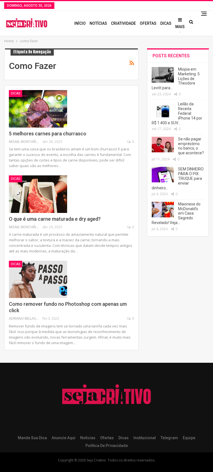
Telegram (169, 438)
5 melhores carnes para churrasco (47, 133)
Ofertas (148, 23)
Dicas (165, 23)
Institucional (144, 438)
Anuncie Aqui (63, 438)
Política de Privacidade (106, 445)
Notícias (98, 23)
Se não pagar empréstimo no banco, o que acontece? (191, 146)
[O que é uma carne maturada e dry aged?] (38, 194)
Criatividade (123, 23)
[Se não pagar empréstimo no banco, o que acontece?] (163, 144)
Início (80, 23)
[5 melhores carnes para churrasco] (38, 108)
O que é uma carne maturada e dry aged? (55, 219)
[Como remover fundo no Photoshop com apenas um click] (38, 279)
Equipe (189, 438)
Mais (180, 26)
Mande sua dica (32, 438)
